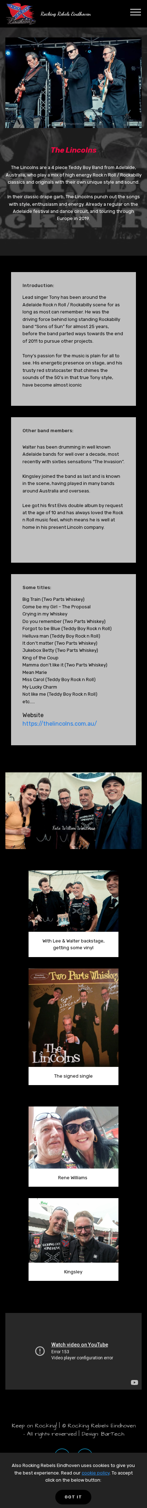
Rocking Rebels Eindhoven (66, 14)
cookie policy (96, 1473)
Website (33, 715)
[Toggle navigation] (135, 12)
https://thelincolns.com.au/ (59, 723)
